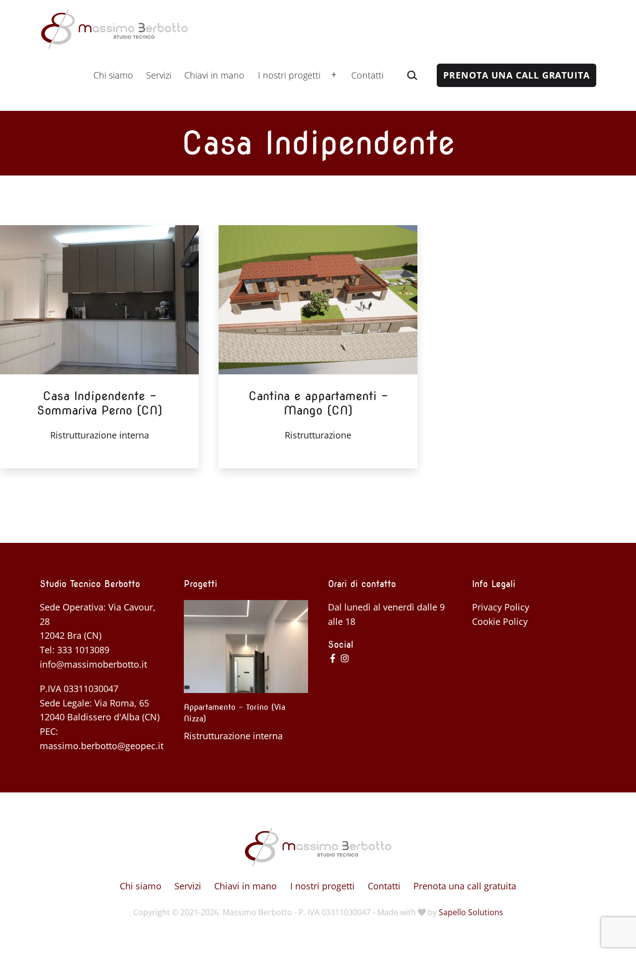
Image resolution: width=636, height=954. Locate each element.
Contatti (367, 75)
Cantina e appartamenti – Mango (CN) (318, 403)
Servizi (158, 75)
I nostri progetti (289, 75)
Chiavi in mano (214, 75)
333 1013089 (83, 650)
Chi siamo (113, 75)
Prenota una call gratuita (516, 75)
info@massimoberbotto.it (93, 664)
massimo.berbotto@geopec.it (101, 746)
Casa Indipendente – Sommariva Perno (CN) (99, 403)
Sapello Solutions (471, 912)
